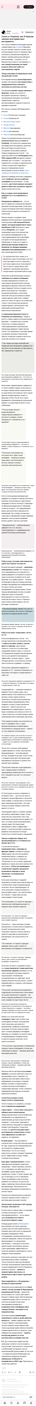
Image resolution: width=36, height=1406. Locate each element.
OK (31, 1397)
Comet (5, 118)
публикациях (22, 1224)
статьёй (19, 47)
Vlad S (9, 31)
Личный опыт (9, 33)
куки (13, 1397)
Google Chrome (9, 125)
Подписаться (29, 32)
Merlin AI (6, 128)
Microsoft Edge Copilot (11, 122)
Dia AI (5, 115)
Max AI (5, 131)
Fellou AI (6, 135)
